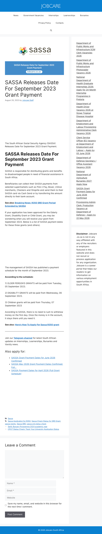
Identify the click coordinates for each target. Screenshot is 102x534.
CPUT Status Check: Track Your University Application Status (33, 429)
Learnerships (69, 15)
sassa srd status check (36, 424)
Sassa (10, 418)
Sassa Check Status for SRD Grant (46, 421)
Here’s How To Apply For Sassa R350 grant (37, 324)
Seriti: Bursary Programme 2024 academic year (27, 426)
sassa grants (10, 424)
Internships (54, 15)
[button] (51, 30)
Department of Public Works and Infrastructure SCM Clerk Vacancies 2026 (85, 49)
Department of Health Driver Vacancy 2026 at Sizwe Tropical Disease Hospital (84, 110)
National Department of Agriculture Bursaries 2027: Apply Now (84, 177)
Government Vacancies (33, 15)
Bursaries (84, 15)
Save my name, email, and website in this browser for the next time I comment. (35, 505)
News (15, 15)
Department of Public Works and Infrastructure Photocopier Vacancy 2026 (85, 66)
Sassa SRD (21, 424)
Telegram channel (23, 338)
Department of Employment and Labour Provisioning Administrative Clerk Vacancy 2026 (86, 127)
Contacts (60, 23)
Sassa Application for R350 (19, 421)
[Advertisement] (34, 123)
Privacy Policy (44, 23)
